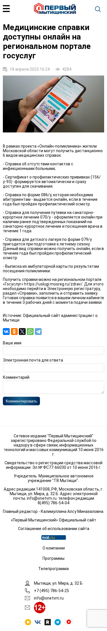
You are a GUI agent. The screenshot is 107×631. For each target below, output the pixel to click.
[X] (22, 331)
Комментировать (21, 401)
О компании (54, 548)
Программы (53, 558)
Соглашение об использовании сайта (53, 528)
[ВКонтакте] (6, 331)
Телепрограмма (53, 568)
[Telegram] (38, 331)
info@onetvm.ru (41, 498)
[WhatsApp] (30, 331)
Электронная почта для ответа (33, 360)
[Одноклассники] (14, 331)
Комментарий (16, 377)
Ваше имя (12, 343)
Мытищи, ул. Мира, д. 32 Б (58, 583)
